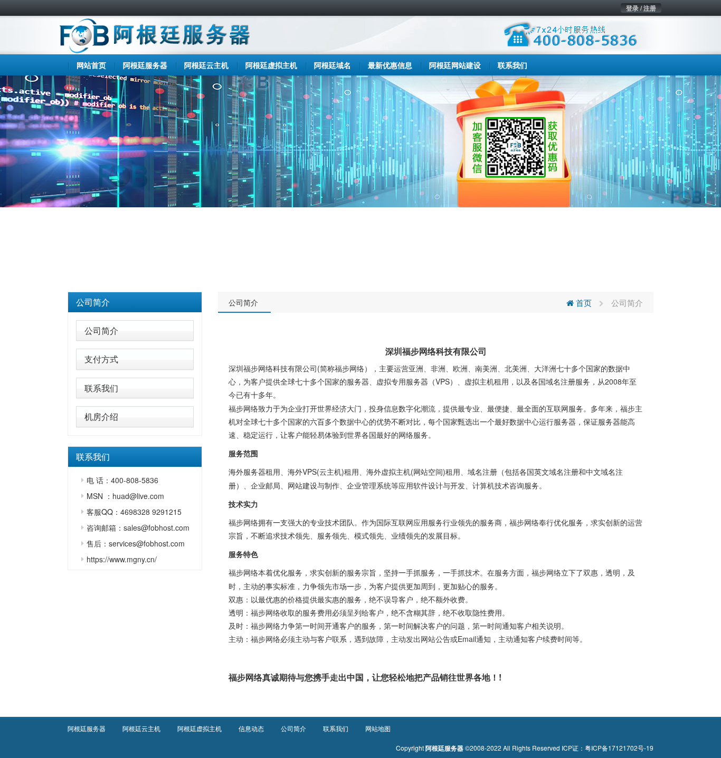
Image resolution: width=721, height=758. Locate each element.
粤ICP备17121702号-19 (619, 747)
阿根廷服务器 (87, 728)
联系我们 (101, 388)
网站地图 (378, 728)
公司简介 (93, 302)
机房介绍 (101, 416)
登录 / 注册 (641, 8)
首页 (583, 302)
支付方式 (101, 359)
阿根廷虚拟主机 (199, 728)
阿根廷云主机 (141, 728)
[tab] (135, 302)
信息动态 (251, 728)
